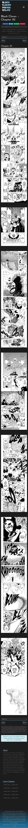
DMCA (21, 811)
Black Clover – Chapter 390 (11, 794)
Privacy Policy (8, 811)
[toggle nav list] (23, 7)
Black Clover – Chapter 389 (11, 798)
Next (24, 40)
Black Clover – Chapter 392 (11, 788)
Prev (3, 40)
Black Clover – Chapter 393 (11, 784)
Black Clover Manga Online (13, 824)
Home (3, 26)
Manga (6, 26)
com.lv (18, 33)
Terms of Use (15, 811)
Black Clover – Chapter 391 (11, 791)
